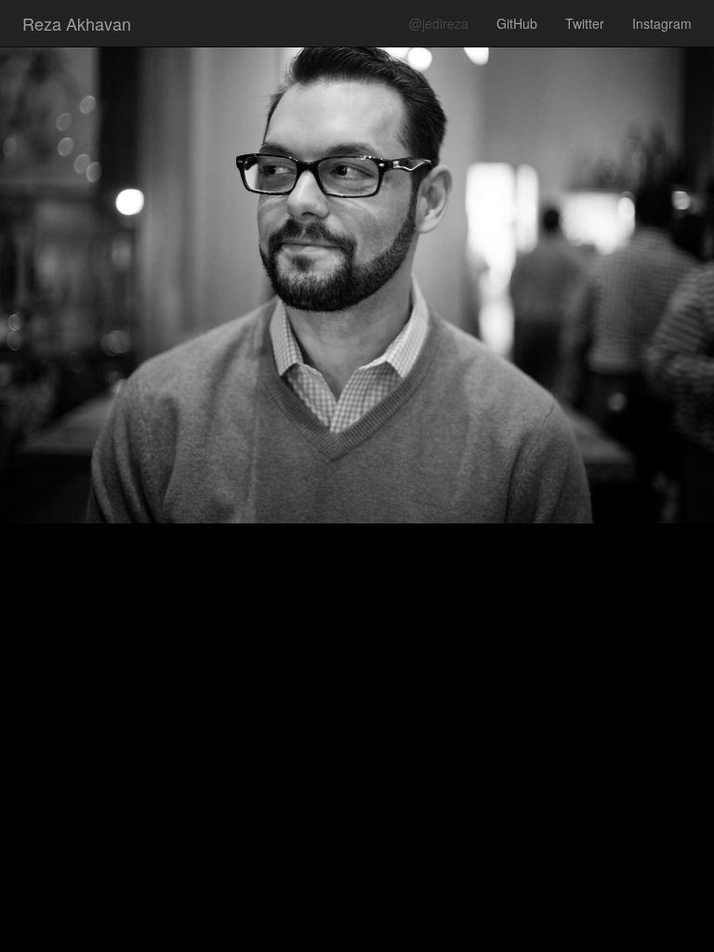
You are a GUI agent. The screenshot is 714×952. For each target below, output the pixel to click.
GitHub (516, 23)
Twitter (584, 23)
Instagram (662, 23)
